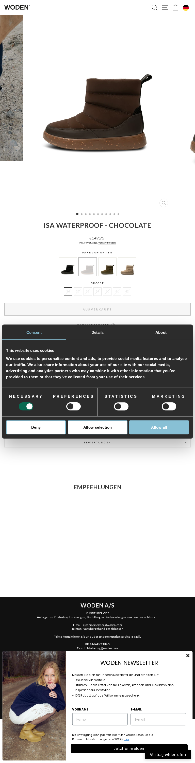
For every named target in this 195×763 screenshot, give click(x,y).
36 (68, 291)
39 (98, 291)
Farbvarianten (97, 252)
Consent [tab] (34, 332)
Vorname (80, 709)
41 (117, 291)
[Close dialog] (187, 655)
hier (126, 739)
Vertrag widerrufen (168, 754)
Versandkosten (107, 242)
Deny (36, 427)
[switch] (73, 406)
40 (107, 291)
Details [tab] (97, 332)
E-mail (136, 709)
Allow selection (97, 427)
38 (88, 291)
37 (78, 291)
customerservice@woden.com (102, 625)
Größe (97, 283)
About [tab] (161, 332)
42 (127, 291)
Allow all (159, 427)
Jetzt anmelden (129, 748)
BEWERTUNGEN (97, 442)
